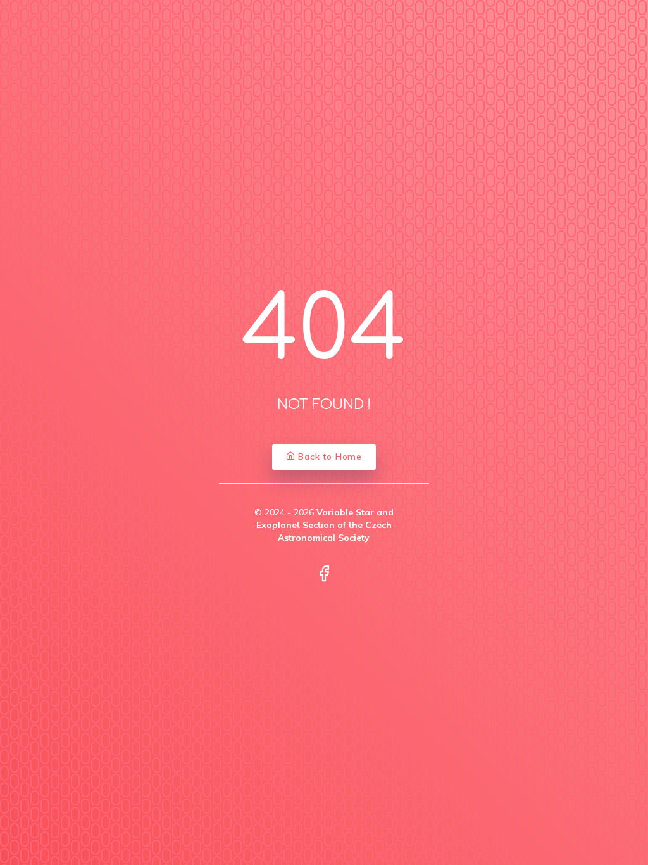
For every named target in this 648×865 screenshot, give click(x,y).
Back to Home (329, 456)
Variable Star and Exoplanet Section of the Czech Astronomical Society (325, 525)
